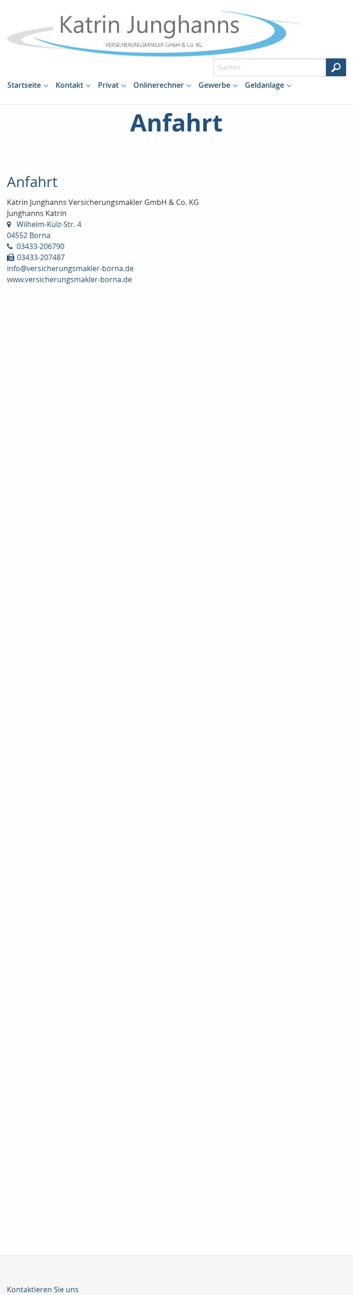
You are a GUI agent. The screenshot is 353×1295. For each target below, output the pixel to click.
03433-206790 (40, 246)
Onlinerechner (158, 85)
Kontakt (69, 85)
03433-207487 (41, 257)
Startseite (24, 85)
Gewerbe (214, 85)
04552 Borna (29, 235)
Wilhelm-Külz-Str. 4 (49, 224)
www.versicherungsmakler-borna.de (69, 279)
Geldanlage (264, 85)
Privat (108, 85)
